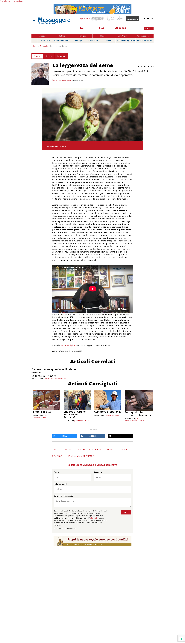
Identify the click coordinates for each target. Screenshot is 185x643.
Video (108, 40)
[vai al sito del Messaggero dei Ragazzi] (98, 18)
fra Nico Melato (83, 421)
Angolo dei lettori (144, 40)
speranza (57, 456)
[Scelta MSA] (33, 21)
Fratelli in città (42, 411)
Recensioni (93, 40)
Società (42, 36)
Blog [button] (101, 27)
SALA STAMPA (132, 19)
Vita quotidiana (143, 36)
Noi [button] (82, 27)
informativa (94, 518)
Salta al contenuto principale (11, 1)
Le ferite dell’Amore (43, 376)
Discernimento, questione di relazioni (54, 369)
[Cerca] (151, 28)
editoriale (68, 449)
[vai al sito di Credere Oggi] (110, 18)
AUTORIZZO (59, 529)
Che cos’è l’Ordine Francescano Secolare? (75, 414)
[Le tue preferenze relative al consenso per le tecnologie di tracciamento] (181, 639)
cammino (111, 449)
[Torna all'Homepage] (54, 21)
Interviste (45, 40)
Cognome (98, 472)
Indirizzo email (60, 484)
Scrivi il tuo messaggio (63, 496)
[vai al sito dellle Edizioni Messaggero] (121, 18)
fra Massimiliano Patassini (57, 379)
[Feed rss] (152, 18)
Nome (56, 472)
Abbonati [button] (120, 27)
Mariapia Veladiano (40, 417)
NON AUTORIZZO (72, 529)
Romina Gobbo (113, 415)
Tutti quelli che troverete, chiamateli (138, 413)
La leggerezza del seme (59, 46)
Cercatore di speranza (107, 411)
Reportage (78, 40)
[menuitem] (82, 28)
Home (35, 46)
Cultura (62, 36)
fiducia (124, 449)
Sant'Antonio (123, 36)
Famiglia (82, 36)
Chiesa (102, 36)
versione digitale (69, 345)
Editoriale (44, 46)
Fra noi (37, 56)
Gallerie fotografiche (126, 40)
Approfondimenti (61, 40)
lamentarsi (95, 449)
